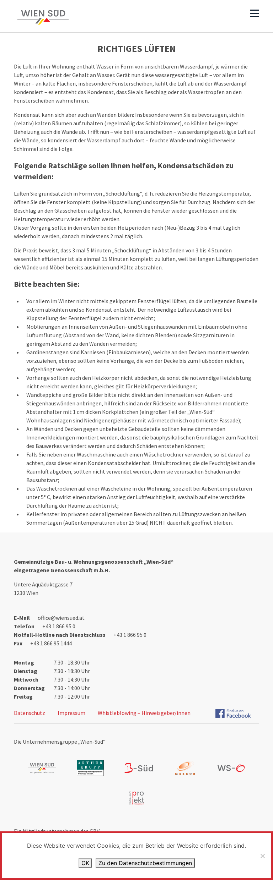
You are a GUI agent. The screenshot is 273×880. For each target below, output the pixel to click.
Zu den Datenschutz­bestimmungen (145, 863)
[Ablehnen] (262, 855)
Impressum (71, 712)
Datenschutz (29, 712)
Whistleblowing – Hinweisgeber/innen (144, 712)
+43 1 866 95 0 (58, 626)
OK (85, 863)
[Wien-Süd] (43, 17)
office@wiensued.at (61, 617)
